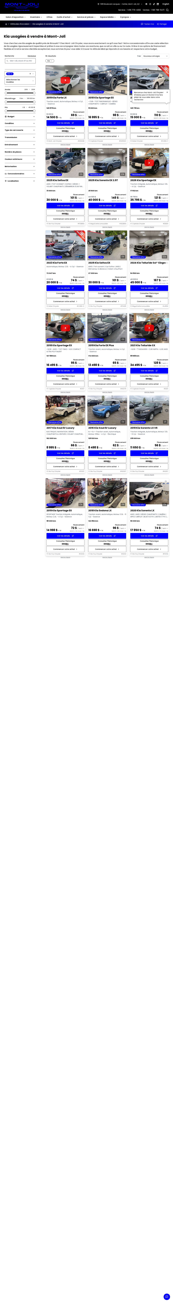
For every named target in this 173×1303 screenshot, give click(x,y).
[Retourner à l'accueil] (6, 24)
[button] (30, 73)
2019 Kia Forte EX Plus (101, 345)
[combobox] (20, 73)
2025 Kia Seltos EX (57, 180)
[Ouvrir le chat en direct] (166, 1296)
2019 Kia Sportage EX (59, 510)
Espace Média (107, 17)
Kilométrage (10, 98)
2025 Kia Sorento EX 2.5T (103, 180)
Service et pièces (85, 17)
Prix (6, 107)
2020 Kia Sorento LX (142, 510)
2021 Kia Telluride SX (142, 345)
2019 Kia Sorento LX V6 (144, 427)
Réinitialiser (32, 56)
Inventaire (35, 17)
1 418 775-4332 (134, 10)
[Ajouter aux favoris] (81, 68)
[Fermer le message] (167, 92)
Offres (49, 17)
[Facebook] (146, 4)
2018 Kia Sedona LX (100, 510)
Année (7, 89)
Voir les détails (63, 123)
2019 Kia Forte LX (56, 97)
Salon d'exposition (15, 17)
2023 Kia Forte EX (56, 262)
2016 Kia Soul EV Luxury (102, 427)
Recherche (9, 56)
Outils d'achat (63, 17)
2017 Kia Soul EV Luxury (60, 427)
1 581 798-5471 (157, 10)
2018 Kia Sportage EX (101, 97)
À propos (124, 17)
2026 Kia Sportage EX (143, 180)
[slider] (6, 93)
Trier (139, 56)
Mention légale (65, 144)
